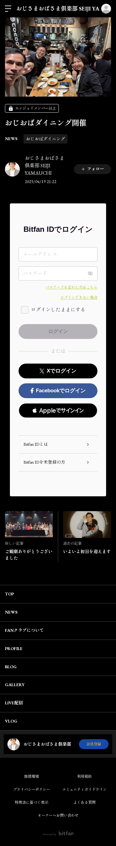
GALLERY (14, 684)
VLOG (11, 721)
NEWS (11, 138)
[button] (58, 410)
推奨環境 (31, 776)
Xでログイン (61, 371)
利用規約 (84, 776)
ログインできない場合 (78, 297)
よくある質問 (84, 802)
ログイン (106, 9)
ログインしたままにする (58, 309)
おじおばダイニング (45, 139)
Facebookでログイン (61, 391)
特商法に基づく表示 (31, 802)
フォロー (95, 169)
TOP (9, 594)
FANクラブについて (24, 630)
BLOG (11, 666)
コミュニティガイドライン (84, 789)
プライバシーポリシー (31, 789)
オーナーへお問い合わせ (58, 815)
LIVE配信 (14, 703)
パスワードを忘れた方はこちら (71, 287)
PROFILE (14, 648)
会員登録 (93, 744)
